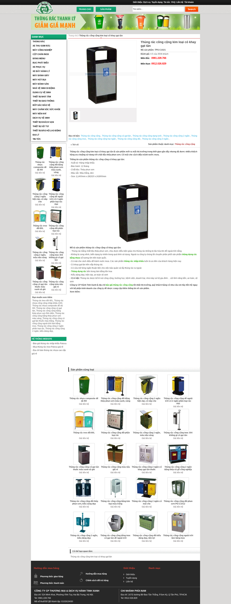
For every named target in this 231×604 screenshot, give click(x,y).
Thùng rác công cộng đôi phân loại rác (115, 434)
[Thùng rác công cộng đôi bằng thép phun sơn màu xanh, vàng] (115, 376)
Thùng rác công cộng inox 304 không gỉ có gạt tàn (178, 434)
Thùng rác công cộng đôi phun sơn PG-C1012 (178, 502)
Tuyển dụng (157, 2)
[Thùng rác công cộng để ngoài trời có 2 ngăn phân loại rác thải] (178, 376)
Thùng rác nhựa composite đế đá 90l (84, 399)
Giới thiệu (137, 2)
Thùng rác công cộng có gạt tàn (116, 136)
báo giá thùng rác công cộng (119, 285)
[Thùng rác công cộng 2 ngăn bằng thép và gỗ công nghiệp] (178, 444)
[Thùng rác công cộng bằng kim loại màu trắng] (115, 479)
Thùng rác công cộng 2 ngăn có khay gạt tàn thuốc (147, 468)
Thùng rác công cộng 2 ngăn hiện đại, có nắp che (146, 399)
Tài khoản (189, 2)
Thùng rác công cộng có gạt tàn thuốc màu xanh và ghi (84, 468)
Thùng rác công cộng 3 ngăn (155, 139)
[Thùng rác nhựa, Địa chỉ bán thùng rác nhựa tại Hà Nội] (44, 7)
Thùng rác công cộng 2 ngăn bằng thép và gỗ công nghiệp (178, 468)
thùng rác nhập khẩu (134, 261)
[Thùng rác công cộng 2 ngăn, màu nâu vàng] (146, 410)
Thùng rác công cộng (90, 136)
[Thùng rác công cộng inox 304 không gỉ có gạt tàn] (178, 410)
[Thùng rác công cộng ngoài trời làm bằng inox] (178, 513)
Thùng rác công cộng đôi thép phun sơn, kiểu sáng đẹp (84, 502)
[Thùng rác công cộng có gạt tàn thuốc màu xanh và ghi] (84, 444)
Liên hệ (179, 2)
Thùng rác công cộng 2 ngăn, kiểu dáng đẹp (84, 536)
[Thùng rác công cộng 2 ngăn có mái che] (146, 479)
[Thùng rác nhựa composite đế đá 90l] (84, 376)
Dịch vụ (147, 2)
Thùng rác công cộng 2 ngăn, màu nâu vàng (146, 434)
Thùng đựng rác (78, 271)
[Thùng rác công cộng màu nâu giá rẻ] (115, 444)
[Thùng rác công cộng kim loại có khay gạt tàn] (75, 115)
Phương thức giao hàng (51, 576)
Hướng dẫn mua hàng (96, 574)
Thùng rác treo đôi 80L (84, 433)
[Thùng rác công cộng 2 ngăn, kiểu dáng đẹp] (84, 513)
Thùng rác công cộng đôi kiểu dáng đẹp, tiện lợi (147, 536)
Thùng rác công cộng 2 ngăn (176, 136)
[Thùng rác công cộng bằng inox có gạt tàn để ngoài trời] (115, 513)
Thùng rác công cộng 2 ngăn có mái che (147, 502)
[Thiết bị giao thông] (115, 15)
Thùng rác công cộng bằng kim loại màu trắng (115, 502)
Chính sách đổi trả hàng (97, 580)
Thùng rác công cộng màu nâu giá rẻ (115, 468)
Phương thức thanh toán (52, 583)
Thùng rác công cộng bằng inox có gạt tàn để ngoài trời (115, 536)
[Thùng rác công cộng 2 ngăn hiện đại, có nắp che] (146, 376)
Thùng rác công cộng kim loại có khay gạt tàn (91, 556)
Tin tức (167, 2)
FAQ (173, 2)
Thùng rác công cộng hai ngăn (102, 139)
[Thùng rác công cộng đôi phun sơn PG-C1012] (178, 479)
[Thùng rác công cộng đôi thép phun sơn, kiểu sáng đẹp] (84, 479)
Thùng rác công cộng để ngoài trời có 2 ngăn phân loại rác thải (178, 401)
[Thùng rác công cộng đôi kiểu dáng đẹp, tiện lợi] (146, 513)
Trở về (75, 144)
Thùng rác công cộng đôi (129, 139)
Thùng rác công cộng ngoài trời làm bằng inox (178, 536)
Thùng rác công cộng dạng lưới (147, 136)
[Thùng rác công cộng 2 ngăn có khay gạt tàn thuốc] (146, 444)
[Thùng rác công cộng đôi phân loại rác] (115, 410)
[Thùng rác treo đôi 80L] (84, 410)
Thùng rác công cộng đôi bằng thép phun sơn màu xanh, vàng (115, 399)
